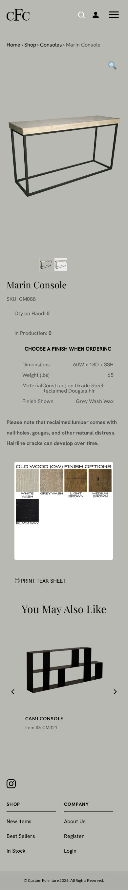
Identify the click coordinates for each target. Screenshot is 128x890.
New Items (19, 821)
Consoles (51, 44)
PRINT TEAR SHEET (43, 580)
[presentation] (13, 692)
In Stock (16, 850)
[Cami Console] (64, 668)
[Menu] (113, 14)
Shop (30, 44)
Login (70, 850)
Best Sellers (21, 836)
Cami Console (44, 718)
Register (74, 836)
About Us (75, 821)
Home (13, 44)
